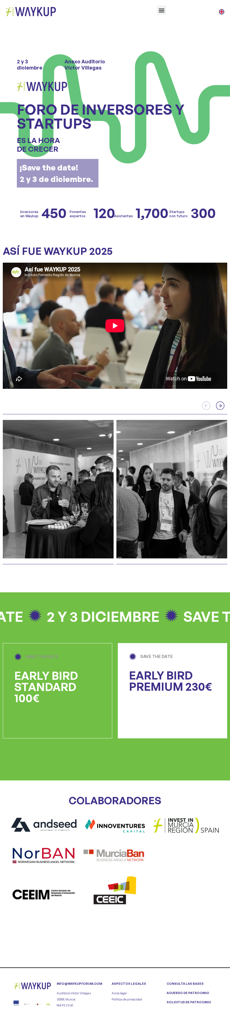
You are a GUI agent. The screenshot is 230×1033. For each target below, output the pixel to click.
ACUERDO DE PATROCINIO (188, 993)
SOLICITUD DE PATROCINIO (189, 1002)
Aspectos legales (129, 984)
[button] (161, 10)
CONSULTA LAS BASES (185, 984)
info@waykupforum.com (79, 984)
